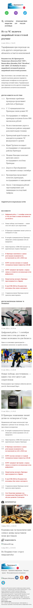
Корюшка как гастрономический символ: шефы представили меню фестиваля (16, 533)
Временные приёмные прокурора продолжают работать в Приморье (15, 101)
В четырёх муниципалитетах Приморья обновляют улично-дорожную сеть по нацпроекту (17, 240)
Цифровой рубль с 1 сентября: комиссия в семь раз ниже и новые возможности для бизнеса (18, 216)
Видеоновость (10, 540)
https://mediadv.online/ (6, 601)
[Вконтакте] (17, 577)
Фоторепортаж (10, 502)
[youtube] (27, 577)
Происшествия (21, 21)
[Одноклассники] (22, 577)
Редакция (4, 570)
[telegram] (25, 13)
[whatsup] (7, 13)
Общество (8, 23)
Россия (22, 23)
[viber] (16, 13)
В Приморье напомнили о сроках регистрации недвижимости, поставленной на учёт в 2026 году (16, 256)
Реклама (26, 570)
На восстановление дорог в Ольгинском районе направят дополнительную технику (18, 128)
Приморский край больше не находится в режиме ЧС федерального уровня (18, 138)
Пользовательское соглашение (16, 573)
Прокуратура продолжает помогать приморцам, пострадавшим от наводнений (18, 177)
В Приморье (9, 21)
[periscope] (3, 583)
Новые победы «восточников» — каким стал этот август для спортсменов (16, 377)
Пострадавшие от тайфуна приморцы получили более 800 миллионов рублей (18, 118)
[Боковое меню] (2, 21)
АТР (16, 23)
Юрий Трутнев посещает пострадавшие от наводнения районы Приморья (18, 148)
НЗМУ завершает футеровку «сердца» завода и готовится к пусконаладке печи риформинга (18, 272)
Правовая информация (15, 570)
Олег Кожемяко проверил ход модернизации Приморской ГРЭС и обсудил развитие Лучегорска (16, 495)
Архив (4, 573)
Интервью (8, 26)
